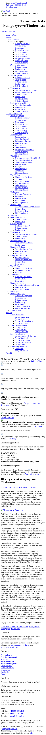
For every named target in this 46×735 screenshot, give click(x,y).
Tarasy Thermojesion (23, 342)
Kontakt (9, 353)
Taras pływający (21, 131)
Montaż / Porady (21, 147)
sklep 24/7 (9, 37)
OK (31, 733)
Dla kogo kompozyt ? (23, 118)
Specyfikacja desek (22, 139)
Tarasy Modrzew (21, 323)
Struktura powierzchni (23, 162)
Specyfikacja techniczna (24, 160)
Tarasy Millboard (21, 332)
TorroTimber (15, 175)
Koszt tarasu (19, 48)
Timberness (14, 192)
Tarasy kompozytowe (14, 114)
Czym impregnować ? (23, 306)
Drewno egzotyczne (17, 65)
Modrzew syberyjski (18, 103)
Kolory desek (20, 200)
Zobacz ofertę (37, 426)
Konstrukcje (5, 670)
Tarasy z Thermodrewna (24, 321)
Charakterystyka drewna (24, 243)
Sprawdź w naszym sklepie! (18, 487)
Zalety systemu (20, 80)
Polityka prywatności (9, 729)
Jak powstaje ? (20, 137)
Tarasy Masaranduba (23, 340)
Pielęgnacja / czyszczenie (24, 150)
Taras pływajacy (21, 56)
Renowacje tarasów (17, 334)
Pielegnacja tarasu (21, 99)
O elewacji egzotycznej (23, 296)
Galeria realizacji (21, 63)
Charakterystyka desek (23, 177)
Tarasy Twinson (21, 327)
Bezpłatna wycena (8, 31)
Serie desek (19, 179)
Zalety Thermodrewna (23, 92)
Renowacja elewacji (22, 308)
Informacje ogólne (17, 116)
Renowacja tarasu (21, 61)
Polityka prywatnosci (9, 657)
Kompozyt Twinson (17, 247)
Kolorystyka (19, 145)
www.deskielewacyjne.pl (20, 645)
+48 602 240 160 (16, 714)
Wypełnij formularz (32, 474)
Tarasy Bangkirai (21, 338)
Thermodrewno (16, 88)
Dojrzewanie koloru (22, 183)
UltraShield (14, 156)
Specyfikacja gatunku (23, 105)
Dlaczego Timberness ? (23, 194)
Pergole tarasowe (21, 351)
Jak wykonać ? (20, 304)
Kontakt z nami (11, 7)
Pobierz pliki (15, 629)
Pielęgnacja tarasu (21, 71)
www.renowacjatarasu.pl (10, 647)
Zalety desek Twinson (23, 141)
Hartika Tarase (15, 205)
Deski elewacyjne (12, 291)
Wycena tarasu (20, 46)
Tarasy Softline (20, 319)
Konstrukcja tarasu (22, 50)
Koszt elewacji (20, 298)
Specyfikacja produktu (23, 249)
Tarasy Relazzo (21, 330)
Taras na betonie (21, 54)
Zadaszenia (19, 349)
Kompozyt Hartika (17, 283)
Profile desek (20, 69)
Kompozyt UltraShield (18, 255)
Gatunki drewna (21, 67)
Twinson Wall (15, 311)
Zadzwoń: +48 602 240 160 (16, 5)
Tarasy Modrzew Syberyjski (25, 336)
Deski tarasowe (11, 215)
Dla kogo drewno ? (22, 44)
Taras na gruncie (21, 52)
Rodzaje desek (20, 164)
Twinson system (16, 135)
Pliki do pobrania (21, 154)
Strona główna (6, 655)
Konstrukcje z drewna (18, 347)
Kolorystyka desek (22, 181)
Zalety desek (20, 196)
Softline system (16, 75)
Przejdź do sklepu (7, 418)
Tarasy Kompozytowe (18, 325)
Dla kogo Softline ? (22, 78)
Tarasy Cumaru (21, 344)
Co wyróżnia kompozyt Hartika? (27, 207)
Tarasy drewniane (12, 39)
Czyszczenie (19, 171)
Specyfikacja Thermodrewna (26, 90)
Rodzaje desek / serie (23, 143)
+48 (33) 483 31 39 (17, 711)
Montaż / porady (21, 169)
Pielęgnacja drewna (22, 59)
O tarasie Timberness (9, 627)
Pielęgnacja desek (21, 188)
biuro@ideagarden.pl (19, 3)
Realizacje (9, 313)
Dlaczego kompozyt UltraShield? (27, 158)
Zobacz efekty (36, 361)
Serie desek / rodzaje (22, 270)
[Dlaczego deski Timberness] (12, 510)
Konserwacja (20, 109)
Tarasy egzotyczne (22, 317)
